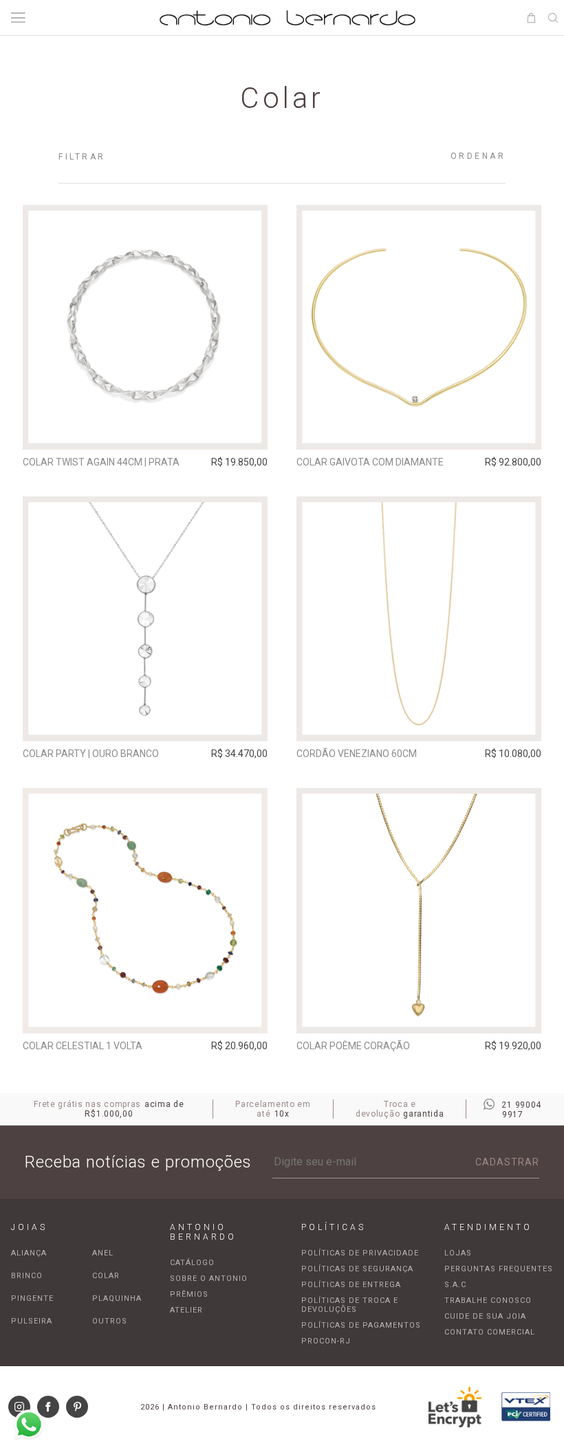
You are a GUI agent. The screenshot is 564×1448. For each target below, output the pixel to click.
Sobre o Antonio (209, 1278)
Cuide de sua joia (485, 1316)
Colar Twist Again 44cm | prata (101, 462)
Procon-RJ (326, 1341)
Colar (106, 1275)
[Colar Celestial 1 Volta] (145, 910)
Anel (102, 1253)
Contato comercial (489, 1332)
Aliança (29, 1253)
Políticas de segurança (357, 1268)
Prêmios (189, 1294)
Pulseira (31, 1321)
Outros (109, 1321)
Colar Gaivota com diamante (370, 462)
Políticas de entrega (351, 1284)
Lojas (458, 1253)
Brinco (27, 1275)
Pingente (32, 1298)
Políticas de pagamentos (361, 1325)
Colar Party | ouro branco (91, 753)
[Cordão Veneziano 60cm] (418, 618)
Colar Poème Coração (353, 1045)
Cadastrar (507, 1161)
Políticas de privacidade (360, 1253)
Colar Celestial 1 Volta (82, 1045)
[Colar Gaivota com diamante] (418, 327)
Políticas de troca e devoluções (349, 1305)
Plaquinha (117, 1298)
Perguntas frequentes (498, 1268)
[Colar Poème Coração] (418, 910)
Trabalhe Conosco (488, 1300)
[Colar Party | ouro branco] (145, 618)
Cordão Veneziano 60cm (356, 753)
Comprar (145, 429)
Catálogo (192, 1262)
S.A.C (455, 1284)
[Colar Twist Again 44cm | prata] (145, 327)
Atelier (186, 1310)
